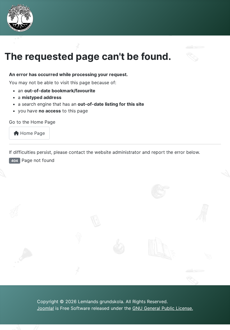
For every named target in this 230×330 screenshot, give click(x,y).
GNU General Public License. (162, 308)
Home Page (32, 133)
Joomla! (45, 308)
